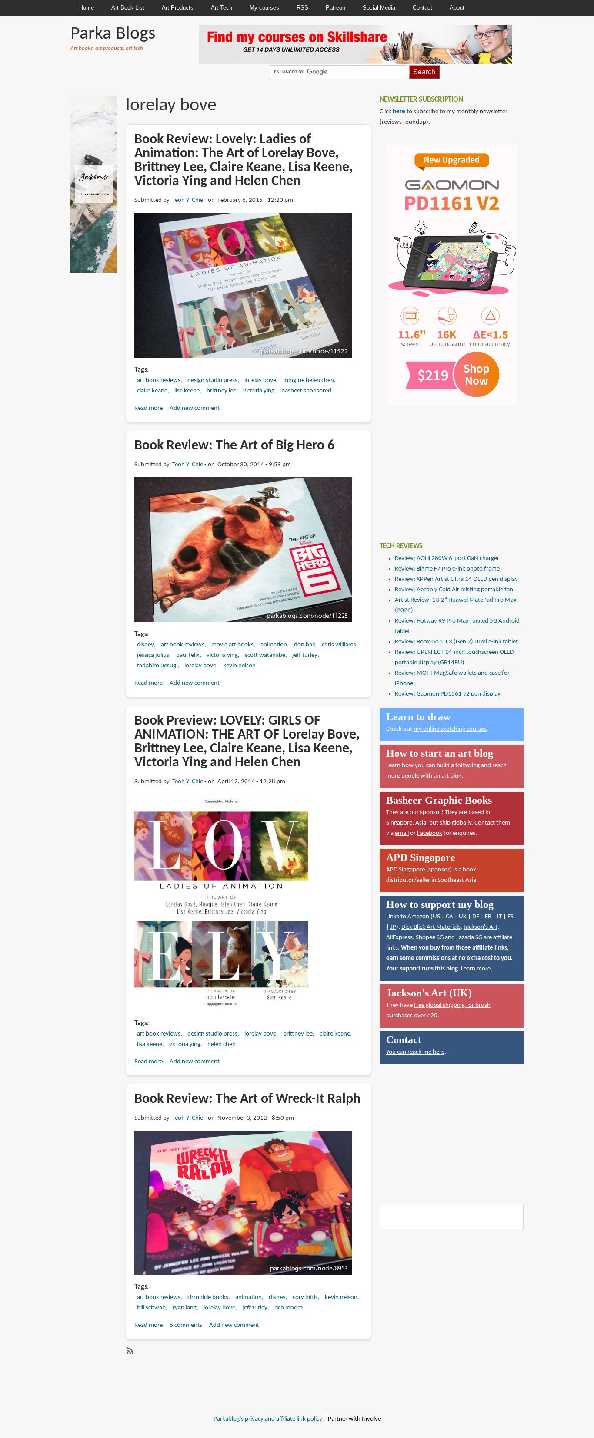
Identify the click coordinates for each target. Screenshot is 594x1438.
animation (273, 645)
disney (145, 645)
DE (475, 917)
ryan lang (185, 1308)
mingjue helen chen (308, 380)
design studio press (212, 380)
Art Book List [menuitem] (127, 7)
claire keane (152, 391)
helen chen (221, 1044)
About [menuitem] (457, 7)
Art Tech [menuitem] (221, 7)
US (436, 917)
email (402, 833)
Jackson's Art (480, 927)
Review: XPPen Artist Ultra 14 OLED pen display (456, 579)
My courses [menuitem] (264, 7)
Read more (148, 408)
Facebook (429, 833)
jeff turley (304, 655)
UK (463, 917)
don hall (304, 645)
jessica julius (153, 655)
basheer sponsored (306, 391)
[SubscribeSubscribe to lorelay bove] (129, 1350)
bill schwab (151, 1308)
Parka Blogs (112, 34)
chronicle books (207, 1297)
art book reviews (158, 380)
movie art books (232, 645)
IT (499, 917)
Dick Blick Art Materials (431, 927)
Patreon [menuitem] (335, 7)
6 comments (186, 1325)
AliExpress (399, 937)
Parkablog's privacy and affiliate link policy (268, 1419)
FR (488, 917)
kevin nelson (239, 666)
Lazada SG (469, 937)
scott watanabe (265, 655)
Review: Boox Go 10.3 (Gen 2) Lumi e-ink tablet (456, 642)
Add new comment (195, 408)
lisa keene (187, 391)
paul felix (188, 655)
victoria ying (258, 391)
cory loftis (305, 1297)
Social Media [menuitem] (379, 7)
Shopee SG (430, 937)
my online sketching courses (450, 729)
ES (510, 917)
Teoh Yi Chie (187, 200)
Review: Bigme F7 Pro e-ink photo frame (447, 569)
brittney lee (221, 391)
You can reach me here (415, 1052)
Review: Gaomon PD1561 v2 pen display (448, 694)
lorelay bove (260, 380)
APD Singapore (405, 870)
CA (449, 917)
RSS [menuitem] (302, 7)
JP (393, 927)
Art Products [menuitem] (178, 7)
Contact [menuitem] (422, 7)
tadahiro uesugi (157, 666)
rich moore (288, 1308)
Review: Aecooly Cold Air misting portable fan (454, 590)
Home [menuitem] (86, 7)
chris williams (339, 645)
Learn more (476, 969)
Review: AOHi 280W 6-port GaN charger (447, 558)
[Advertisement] (445, 467)
